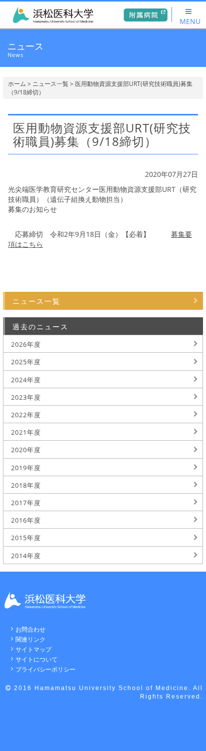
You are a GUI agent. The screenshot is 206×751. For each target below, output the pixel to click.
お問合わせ (31, 629)
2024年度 (26, 379)
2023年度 (26, 397)
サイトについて (37, 659)
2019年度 (26, 467)
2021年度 (26, 432)
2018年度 (26, 485)
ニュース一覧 (50, 83)
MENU (190, 21)
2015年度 (26, 537)
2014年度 (26, 555)
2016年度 (26, 520)
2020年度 (26, 449)
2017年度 (26, 502)
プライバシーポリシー (46, 669)
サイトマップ (34, 649)
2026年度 (26, 344)
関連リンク (31, 639)
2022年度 (26, 414)
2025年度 (26, 361)
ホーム (17, 83)
